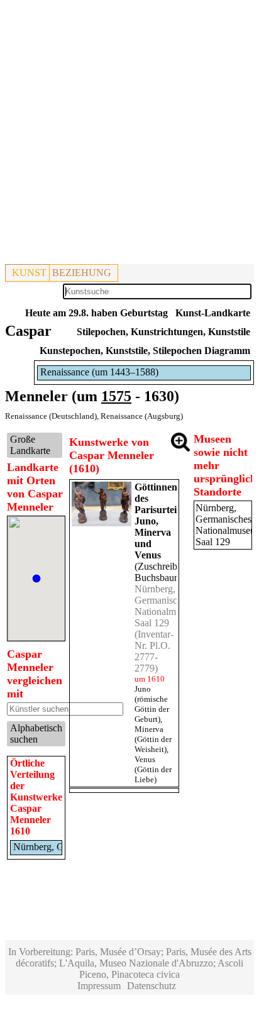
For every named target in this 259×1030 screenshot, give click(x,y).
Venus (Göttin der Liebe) (153, 769)
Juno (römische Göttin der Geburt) (152, 704)
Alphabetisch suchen (36, 734)
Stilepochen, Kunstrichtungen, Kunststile (163, 331)
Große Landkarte (30, 445)
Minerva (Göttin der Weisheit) (153, 739)
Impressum (99, 985)
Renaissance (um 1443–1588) (99, 372)
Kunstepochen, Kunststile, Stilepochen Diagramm (145, 350)
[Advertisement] (129, 134)
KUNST (29, 272)
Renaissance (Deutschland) (51, 416)
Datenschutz (151, 985)
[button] (36, 578)
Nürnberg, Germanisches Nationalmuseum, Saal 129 (169, 606)
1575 (116, 396)
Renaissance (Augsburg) (142, 416)
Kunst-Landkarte (212, 312)
